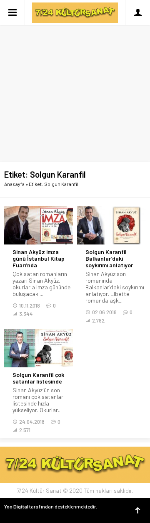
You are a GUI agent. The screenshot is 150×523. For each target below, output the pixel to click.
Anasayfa (14, 184)
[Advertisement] (75, 79)
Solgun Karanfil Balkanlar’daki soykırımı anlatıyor (109, 259)
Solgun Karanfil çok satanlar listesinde (38, 378)
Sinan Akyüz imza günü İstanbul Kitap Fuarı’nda (38, 259)
